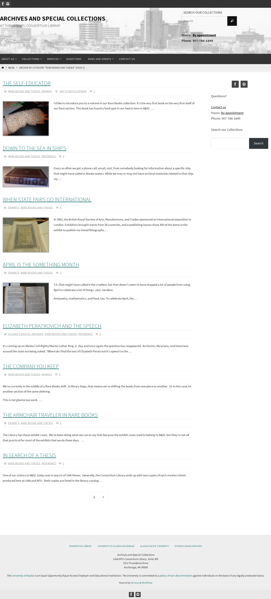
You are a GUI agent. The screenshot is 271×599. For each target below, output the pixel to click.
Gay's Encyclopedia (73, 91)
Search (258, 143)
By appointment (204, 35)
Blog (11, 67)
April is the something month (41, 264)
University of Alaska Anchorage (116, 546)
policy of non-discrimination (175, 575)
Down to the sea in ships (34, 148)
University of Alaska (22, 575)
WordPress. (146, 582)
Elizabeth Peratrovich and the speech (52, 325)
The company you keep (31, 366)
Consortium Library (80, 546)
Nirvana (135, 582)
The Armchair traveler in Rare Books (50, 414)
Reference (49, 156)
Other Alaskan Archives (188, 546)
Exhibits (13, 207)
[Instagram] (8, 4)
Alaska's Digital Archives (26, 334)
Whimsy (47, 91)
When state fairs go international (47, 199)
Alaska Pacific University (154, 546)
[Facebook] (3, 4)
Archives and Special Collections (52, 18)
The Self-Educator (27, 83)
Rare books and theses (24, 91)
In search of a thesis (29, 455)
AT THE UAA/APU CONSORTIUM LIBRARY (30, 25)
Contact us (218, 107)
